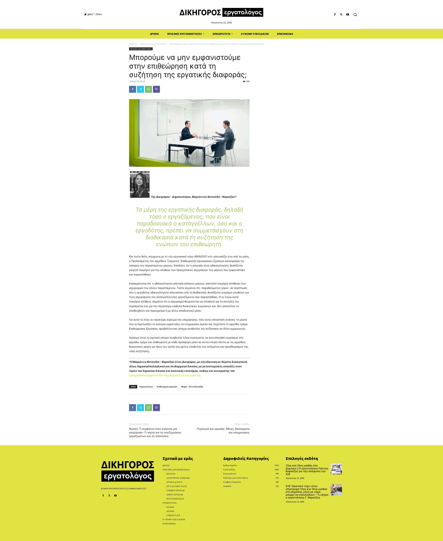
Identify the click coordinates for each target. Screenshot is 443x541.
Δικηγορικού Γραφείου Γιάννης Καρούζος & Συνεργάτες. (165, 375)
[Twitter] (341, 14)
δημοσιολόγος (146, 386)
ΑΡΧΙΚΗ (133, 44)
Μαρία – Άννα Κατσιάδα (192, 386)
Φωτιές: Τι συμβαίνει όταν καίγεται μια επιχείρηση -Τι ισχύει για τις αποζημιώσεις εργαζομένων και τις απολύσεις (155, 432)
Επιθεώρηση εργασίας (167, 386)
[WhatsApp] (148, 89)
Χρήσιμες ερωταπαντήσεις (153, 44)
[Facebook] (334, 14)
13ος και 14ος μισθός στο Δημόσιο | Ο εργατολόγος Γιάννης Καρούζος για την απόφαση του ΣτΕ (307, 470)
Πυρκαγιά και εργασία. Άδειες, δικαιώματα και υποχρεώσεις (223, 430)
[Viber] (156, 89)
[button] (355, 14)
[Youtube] (347, 14)
